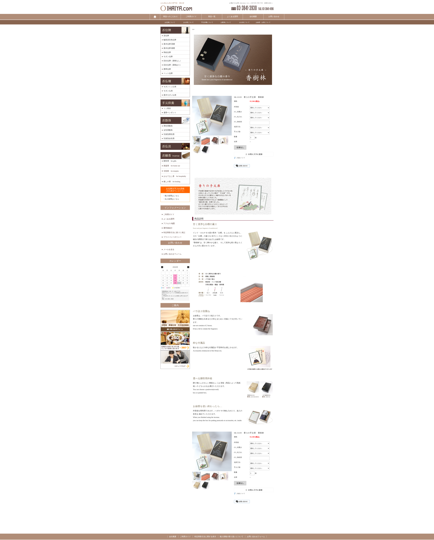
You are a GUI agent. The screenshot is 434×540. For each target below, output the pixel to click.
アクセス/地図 (169, 223)
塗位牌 (166, 36)
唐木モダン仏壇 (170, 95)
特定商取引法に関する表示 (205, 537)
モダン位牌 (168, 56)
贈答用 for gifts (170, 161)
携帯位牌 (167, 69)
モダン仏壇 (168, 91)
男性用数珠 (168, 126)
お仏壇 (175, 81)
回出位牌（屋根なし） (173, 61)
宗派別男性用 (169, 134)
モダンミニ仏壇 (170, 87)
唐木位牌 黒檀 (169, 44)
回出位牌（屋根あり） (173, 65)
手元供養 (175, 103)
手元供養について (207, 22)
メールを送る (168, 249)
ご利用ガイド (191, 16)
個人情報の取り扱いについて (231, 537)
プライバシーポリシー (172, 237)
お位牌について (170, 22)
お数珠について (226, 22)
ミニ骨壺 (167, 108)
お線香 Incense (175, 155)
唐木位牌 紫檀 (169, 48)
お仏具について (244, 22)
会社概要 (253, 16)
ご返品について (240, 157)
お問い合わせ (273, 16)
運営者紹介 (167, 228)
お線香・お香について (263, 22)
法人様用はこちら (172, 199)
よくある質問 (232, 16)
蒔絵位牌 (167, 52)
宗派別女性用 (169, 138)
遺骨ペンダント (170, 112)
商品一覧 (211, 16)
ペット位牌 (168, 73)
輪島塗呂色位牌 (170, 40)
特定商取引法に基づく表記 (174, 232)
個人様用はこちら (172, 196)
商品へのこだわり (170, 16)
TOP (193, 29)
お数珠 (175, 120)
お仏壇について (188, 22)
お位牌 (175, 30)
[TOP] (155, 17)
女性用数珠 (168, 130)
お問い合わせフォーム (172, 254)
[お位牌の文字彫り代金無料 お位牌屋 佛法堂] (176, 10)
